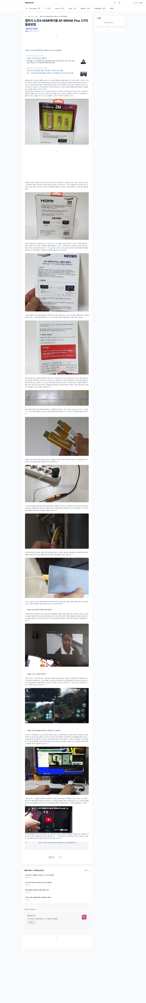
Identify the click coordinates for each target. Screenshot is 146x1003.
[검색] (115, 2)
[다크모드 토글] (119, 2)
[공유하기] (53, 857)
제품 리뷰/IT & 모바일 (33, 16)
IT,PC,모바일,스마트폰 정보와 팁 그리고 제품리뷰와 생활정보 (42, 919)
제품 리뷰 (85, 8)
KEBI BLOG (29, 3)
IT (47, 8)
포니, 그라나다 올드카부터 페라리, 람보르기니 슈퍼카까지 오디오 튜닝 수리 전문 (50, 73)
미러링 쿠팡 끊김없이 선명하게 (37, 58)
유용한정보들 (100, 8)
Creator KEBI (34, 8)
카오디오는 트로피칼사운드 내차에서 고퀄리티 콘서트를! (45, 70)
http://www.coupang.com (34, 55)
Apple (72, 8)
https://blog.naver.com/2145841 (35, 68)
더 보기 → (86, 870)
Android (59, 8)
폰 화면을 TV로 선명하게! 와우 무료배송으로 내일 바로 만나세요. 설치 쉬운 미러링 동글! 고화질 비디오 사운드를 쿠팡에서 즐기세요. (51, 62)
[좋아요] (50, 857)
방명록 (111, 8)
